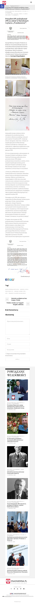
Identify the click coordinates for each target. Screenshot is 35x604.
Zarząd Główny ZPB (19, 291)
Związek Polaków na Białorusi (17, 293)
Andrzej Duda (24, 289)
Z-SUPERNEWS (15, 403)
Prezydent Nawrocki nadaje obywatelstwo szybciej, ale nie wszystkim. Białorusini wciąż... (16, 406)
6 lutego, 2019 (9, 13)
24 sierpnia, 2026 (11, 409)
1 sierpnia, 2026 (11, 573)
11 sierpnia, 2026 (11, 508)
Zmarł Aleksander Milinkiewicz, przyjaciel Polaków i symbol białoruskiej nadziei (16, 505)
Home (7, 6)
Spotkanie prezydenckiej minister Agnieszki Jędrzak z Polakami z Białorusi (17, 538)
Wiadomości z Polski (21, 11)
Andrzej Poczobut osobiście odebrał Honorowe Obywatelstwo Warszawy (17, 571)
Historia (9, 469)
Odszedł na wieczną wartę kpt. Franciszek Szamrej (15, 472)
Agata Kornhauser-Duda (12, 289)
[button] (2, 6)
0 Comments (15, 15)
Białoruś (9, 534)
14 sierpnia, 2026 (11, 475)
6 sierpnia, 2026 (11, 541)
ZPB (6, 293)
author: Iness (18, 13)
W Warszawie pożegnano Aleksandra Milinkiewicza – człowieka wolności (15, 440)
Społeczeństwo (14, 6)
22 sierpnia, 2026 (11, 443)
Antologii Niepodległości (17, 56)
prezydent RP (9, 291)
